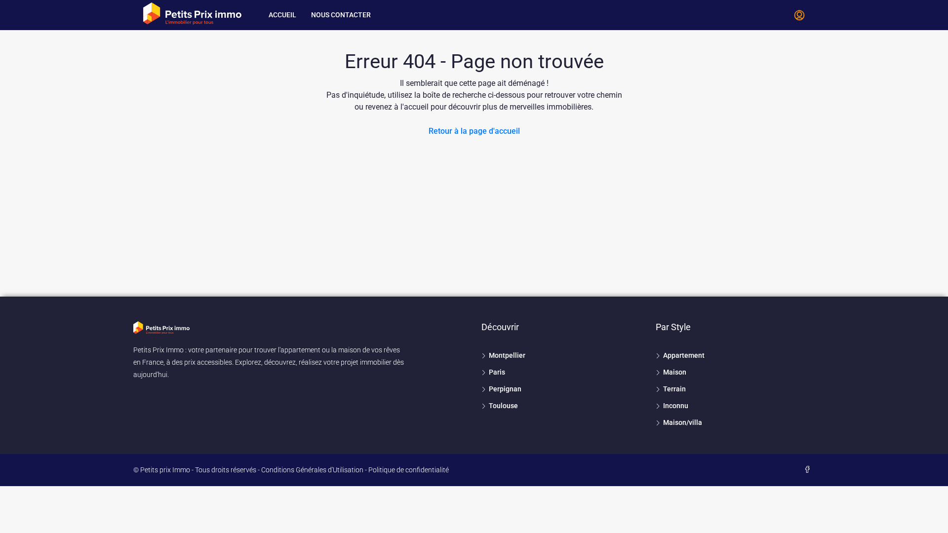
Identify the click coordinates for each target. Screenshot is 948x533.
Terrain (674, 389)
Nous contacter (341, 15)
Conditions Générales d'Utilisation (312, 470)
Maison (674, 372)
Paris (497, 372)
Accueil (282, 15)
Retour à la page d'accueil (474, 131)
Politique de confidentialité (408, 470)
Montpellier (507, 355)
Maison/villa (682, 422)
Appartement (684, 355)
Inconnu (675, 406)
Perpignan (505, 389)
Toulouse (503, 406)
